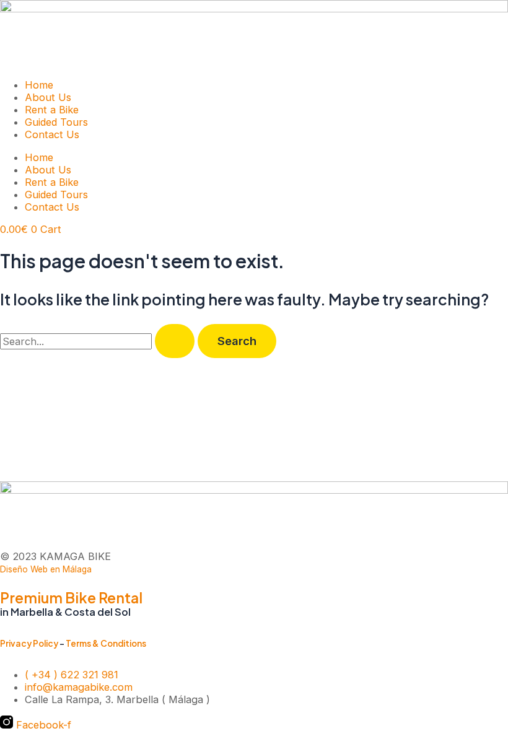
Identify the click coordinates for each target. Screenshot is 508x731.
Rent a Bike (52, 109)
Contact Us (52, 134)
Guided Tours (56, 122)
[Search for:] (99, 341)
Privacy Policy (29, 643)
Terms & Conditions (106, 643)
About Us (48, 97)
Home (39, 85)
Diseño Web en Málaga (46, 569)
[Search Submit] (175, 340)
